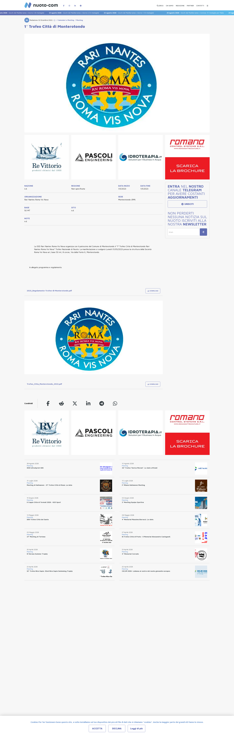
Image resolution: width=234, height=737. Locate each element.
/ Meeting (78, 20)
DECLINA (117, 728)
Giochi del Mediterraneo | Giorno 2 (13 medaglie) (58, 13)
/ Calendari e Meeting (65, 20)
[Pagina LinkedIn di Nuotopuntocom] (75, 4)
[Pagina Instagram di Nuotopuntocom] (69, 4)
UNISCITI (189, 204)
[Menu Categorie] (207, 4)
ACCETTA (97, 728)
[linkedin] (88, 403)
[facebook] (48, 403)
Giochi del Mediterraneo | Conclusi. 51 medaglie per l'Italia (179, 13)
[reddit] (61, 403)
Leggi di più (136, 728)
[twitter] (74, 403)
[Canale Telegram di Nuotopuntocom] (80, 4)
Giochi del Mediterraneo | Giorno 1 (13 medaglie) (113, 13)
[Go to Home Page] (55, 20)
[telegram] (101, 403)
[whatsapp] (115, 403)
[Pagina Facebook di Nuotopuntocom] (64, 4)
